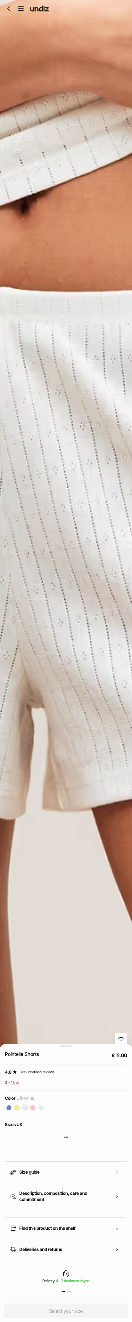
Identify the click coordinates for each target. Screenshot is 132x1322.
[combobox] (66, 1137)
